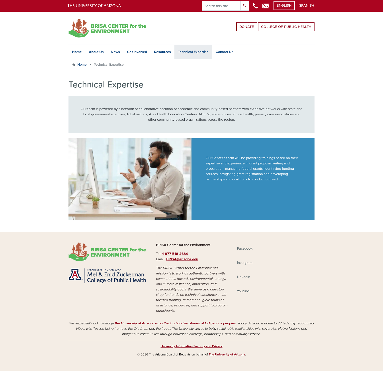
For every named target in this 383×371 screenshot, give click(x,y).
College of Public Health (286, 27)
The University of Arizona (227, 354)
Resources (162, 52)
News (115, 52)
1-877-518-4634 (175, 254)
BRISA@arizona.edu (182, 259)
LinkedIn (243, 277)
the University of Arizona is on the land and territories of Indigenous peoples (175, 323)
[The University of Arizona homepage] (98, 6)
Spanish (306, 5)
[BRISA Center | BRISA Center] (107, 28)
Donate (246, 27)
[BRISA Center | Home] (107, 251)
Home (77, 52)
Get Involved (137, 52)
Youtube (243, 291)
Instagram (244, 262)
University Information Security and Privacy (192, 346)
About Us (96, 52)
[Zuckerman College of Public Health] (107, 275)
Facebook (244, 248)
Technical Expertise (193, 52)
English (284, 5)
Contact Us (224, 52)
